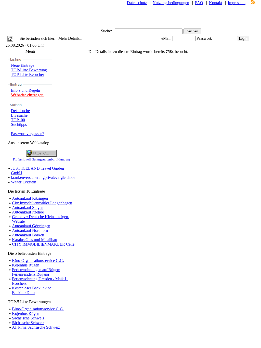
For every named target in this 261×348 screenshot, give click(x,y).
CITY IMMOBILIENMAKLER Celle (43, 244)
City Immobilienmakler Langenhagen (42, 203)
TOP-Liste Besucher (27, 74)
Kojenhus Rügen (25, 265)
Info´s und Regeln (25, 90)
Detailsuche (20, 111)
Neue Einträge (22, 65)
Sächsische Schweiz (28, 318)
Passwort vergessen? (27, 133)
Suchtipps (19, 124)
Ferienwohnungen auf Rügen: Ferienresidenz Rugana (36, 271)
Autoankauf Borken (28, 235)
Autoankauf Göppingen (31, 226)
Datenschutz (137, 3)
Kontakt (215, 3)
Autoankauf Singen (27, 207)
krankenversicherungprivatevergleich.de (43, 177)
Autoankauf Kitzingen (30, 198)
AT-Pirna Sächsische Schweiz (36, 327)
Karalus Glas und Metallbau (34, 239)
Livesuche (19, 115)
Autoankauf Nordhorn (30, 230)
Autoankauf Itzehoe (28, 212)
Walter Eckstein (23, 182)
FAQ (199, 3)
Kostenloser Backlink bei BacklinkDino (32, 290)
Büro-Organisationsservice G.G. (38, 260)
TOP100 (18, 120)
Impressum (236, 3)
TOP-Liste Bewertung (29, 70)
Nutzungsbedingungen (171, 3)
